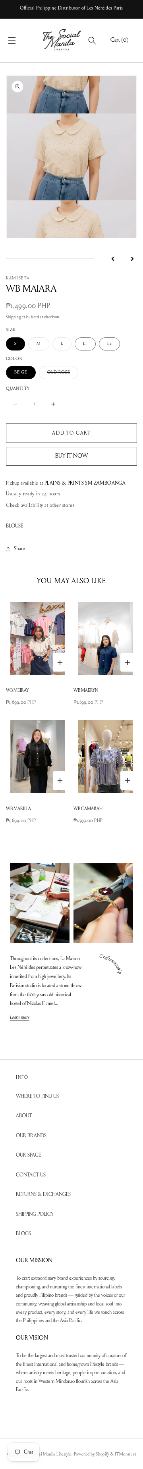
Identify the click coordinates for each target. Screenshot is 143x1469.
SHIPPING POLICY (35, 1214)
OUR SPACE (28, 1155)
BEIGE (20, 372)
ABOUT (24, 1116)
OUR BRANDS (31, 1135)
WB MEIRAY (17, 691)
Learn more (19, 1017)
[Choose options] (60, 662)
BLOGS (23, 1233)
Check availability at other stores (40, 505)
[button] (20, 40)
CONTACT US (31, 1175)
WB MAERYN (85, 691)
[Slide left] (113, 259)
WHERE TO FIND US (37, 1096)
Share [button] (19, 549)
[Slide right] (132, 259)
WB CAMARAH (87, 809)
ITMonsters (125, 1454)
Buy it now (71, 456)
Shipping (13, 318)
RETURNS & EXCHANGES (43, 1194)
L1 (85, 344)
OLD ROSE (63, 374)
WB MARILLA (18, 809)
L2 (109, 344)
